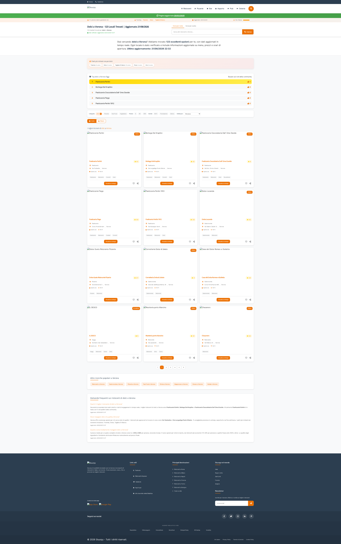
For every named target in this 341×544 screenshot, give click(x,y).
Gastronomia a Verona (116, 384)
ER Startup (197, 530)
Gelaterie (138, 482)
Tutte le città (178, 491)
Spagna (217, 484)
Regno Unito (219, 473)
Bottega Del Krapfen (104, 87)
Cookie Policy (250, 539)
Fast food (138, 487)
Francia (217, 480)
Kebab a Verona (212, 384)
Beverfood (172, 530)
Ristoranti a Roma (179, 469)
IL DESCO (92, 336)
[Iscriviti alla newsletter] (251, 503)
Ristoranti (187, 8)
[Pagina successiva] (183, 367)
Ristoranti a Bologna (180, 487)
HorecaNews (159, 530)
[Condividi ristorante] (137, 183)
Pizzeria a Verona (133, 384)
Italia (216, 469)
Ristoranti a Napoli (179, 476)
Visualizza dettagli (111, 183)
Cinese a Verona (197, 384)
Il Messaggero (146, 530)
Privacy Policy (227, 539)
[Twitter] (231, 516)
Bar (210, 8)
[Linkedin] (244, 516)
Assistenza (100, 2)
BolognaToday (184, 530)
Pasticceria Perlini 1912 (105, 103)
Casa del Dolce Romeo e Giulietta (213, 277)
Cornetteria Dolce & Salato (155, 277)
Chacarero (205, 336)
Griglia (93, 121)
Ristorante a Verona (98, 384)
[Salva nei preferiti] (133, 183)
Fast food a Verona (149, 384)
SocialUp (208, 530)
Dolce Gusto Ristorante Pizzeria (100, 277)
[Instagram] (237, 516)
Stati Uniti (218, 476)
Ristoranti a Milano (179, 473)
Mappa (102, 121)
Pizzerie (200, 8)
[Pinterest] (251, 516)
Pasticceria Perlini (103, 82)
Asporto (221, 8)
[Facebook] (224, 516)
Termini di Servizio (238, 539)
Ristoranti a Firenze (180, 480)
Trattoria (137, 470)
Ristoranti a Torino (179, 484)
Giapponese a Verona (181, 384)
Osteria (242, 8)
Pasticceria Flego (103, 98)
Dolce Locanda (207, 219)
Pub (231, 8)
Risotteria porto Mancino (154, 336)
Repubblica (133, 530)
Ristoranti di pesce (141, 476)
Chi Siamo (217, 539)
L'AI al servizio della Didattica (144, 493)
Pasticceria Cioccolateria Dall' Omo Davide (113, 92)
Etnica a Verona (165, 384)
